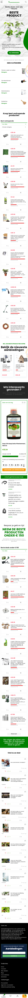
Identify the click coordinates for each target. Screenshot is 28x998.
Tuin (2, 800)
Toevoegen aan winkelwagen (14, 454)
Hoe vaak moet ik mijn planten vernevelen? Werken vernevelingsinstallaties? (18, 780)
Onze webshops (5, 975)
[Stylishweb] (25, 759)
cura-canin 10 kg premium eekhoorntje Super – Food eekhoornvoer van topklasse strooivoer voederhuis (18, 682)
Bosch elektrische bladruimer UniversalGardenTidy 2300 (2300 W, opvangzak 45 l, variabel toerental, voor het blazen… (18, 562)
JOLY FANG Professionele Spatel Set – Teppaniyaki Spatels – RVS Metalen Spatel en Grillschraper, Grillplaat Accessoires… (18, 663)
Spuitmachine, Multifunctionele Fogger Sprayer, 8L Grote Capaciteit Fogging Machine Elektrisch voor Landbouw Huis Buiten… (18, 292)
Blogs (2, 973)
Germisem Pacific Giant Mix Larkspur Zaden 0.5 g (17, 169)
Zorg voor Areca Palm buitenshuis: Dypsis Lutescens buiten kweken (18, 862)
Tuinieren (4, 768)
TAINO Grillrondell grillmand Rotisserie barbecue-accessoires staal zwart (17, 136)
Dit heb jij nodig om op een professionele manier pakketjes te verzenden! (17, 813)
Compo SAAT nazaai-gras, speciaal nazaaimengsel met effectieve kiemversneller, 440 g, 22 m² (18, 201)
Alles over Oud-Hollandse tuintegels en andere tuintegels (17, 796)
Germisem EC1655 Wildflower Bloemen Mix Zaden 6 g (18, 594)
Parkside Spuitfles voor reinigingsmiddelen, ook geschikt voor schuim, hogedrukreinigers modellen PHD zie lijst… (16, 499)
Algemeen (4, 882)
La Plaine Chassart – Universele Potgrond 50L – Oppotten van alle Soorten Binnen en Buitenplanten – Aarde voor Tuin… (18, 219)
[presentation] (2, 360)
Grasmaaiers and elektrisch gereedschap (14, 480)
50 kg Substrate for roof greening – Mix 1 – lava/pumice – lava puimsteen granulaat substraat (13, 428)
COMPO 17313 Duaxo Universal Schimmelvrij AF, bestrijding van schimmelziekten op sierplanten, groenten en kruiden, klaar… (18, 644)
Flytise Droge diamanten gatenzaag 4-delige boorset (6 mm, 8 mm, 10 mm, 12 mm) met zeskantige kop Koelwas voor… (18, 719)
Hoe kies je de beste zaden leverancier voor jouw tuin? (17, 828)
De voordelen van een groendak (16, 910)
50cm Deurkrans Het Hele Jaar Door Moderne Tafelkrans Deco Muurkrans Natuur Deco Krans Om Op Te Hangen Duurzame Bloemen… (18, 328)
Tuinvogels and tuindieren (14, 508)
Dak (2, 915)
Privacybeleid (4, 983)
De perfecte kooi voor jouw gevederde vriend (17, 877)
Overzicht (3, 969)
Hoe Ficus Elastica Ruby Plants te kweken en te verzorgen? (18, 844)
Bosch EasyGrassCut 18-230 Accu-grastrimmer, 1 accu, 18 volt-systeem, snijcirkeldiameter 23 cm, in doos (18, 310)
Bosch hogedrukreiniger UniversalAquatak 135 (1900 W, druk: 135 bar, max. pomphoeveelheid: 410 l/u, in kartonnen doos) (18, 700)
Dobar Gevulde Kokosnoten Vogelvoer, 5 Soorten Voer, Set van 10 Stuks (18, 626)
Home (2, 967)
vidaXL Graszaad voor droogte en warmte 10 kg (18, 579)
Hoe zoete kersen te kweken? (18, 762)
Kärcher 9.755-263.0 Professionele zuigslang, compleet (15, 485)
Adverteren (4, 977)
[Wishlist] (10, 996)
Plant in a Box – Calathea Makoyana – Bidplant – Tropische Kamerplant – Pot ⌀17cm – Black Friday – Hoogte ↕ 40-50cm (18, 274)
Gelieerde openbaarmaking (8, 987)
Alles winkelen (4, 971)
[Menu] (1, 2)
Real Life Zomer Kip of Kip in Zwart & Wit (17, 184)
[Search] (25, 2)
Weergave (4, 72)
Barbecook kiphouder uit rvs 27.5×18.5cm (17, 610)
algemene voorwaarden (7, 985)
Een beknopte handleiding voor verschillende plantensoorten (17, 894)
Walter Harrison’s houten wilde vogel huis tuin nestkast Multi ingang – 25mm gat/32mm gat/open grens (18, 237)
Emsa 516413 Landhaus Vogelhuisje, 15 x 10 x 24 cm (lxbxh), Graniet (15, 513)
